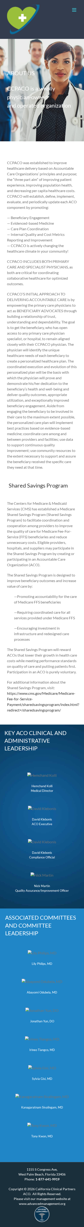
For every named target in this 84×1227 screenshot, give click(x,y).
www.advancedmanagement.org (42, 1204)
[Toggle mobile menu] (74, 9)
